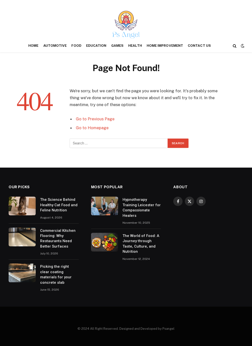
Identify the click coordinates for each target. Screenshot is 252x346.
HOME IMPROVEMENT (165, 45)
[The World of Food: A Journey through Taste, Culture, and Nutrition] (104, 242)
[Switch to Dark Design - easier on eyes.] (242, 46)
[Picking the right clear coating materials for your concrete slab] (22, 273)
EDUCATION (96, 45)
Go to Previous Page (95, 118)
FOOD (76, 45)
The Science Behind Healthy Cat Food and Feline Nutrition (59, 204)
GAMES (117, 45)
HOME (33, 45)
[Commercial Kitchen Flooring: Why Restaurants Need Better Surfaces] (22, 237)
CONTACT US (199, 45)
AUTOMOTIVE (55, 45)
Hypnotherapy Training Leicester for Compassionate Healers (142, 207)
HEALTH (135, 45)
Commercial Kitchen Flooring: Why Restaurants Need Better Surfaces (58, 238)
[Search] (234, 45)
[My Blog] (126, 24)
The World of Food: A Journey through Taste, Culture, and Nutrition (141, 244)
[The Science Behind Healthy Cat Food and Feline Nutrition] (22, 206)
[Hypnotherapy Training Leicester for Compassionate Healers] (104, 206)
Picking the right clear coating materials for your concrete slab (56, 274)
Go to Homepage (92, 127)
